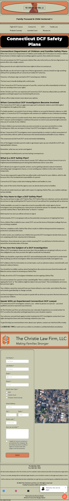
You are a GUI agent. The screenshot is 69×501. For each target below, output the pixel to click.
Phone (8, 381)
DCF (43, 27)
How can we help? (12, 427)
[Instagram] (16, 491)
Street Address (10, 403)
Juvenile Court (32, 30)
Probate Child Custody (15, 397)
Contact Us (32, 27)
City (8, 411)
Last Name (10, 365)
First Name (10, 358)
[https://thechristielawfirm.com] (34, 8)
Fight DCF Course (16, 27)
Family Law (54, 27)
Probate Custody (16, 30)
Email (8, 373)
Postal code (10, 419)
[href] (52, 406)
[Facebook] (3, 491)
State (20, 411)
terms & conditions (21, 441)
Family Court (12, 395)
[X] (28, 491)
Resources (46, 30)
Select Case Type (12, 389)
